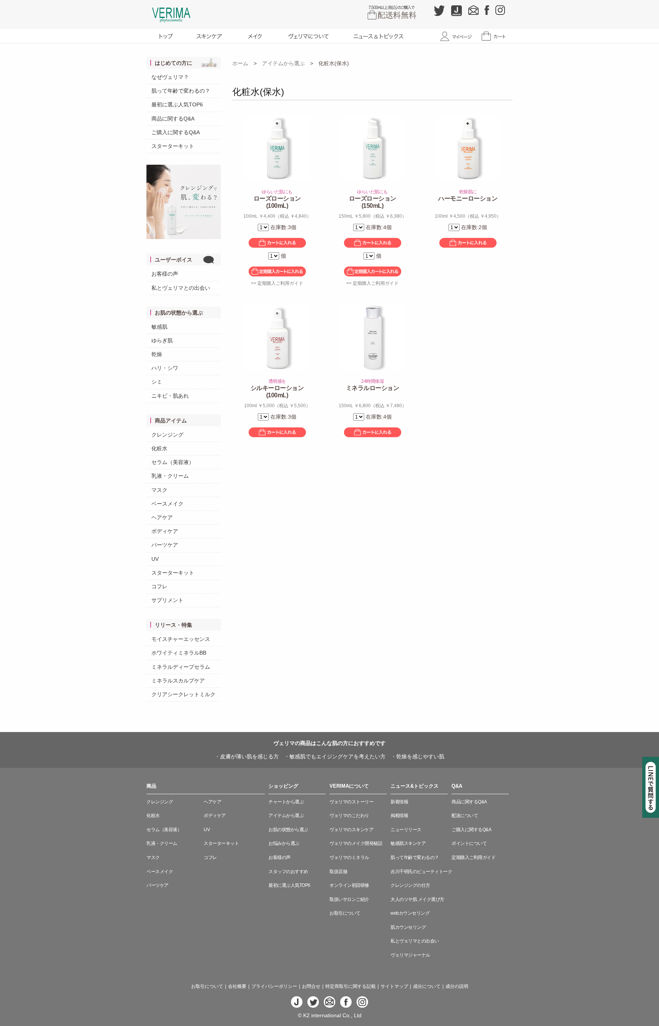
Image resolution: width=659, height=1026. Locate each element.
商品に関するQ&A (172, 119)
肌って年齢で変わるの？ (180, 91)
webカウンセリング (410, 913)
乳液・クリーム (170, 476)
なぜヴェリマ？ (170, 77)
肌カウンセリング (408, 927)
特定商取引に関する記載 (350, 986)
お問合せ (311, 986)
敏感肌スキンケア (408, 843)
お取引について (345, 913)
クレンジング (167, 435)
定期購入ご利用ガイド (473, 857)
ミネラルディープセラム (180, 667)
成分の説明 (456, 986)
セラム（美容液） (172, 462)
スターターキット (172, 146)
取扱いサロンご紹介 (349, 899)
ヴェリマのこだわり (349, 815)
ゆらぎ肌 (162, 340)
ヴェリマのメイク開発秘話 (356, 843)
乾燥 (156, 354)
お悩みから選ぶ (283, 843)
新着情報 (399, 801)
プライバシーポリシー (274, 986)
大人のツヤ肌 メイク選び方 (417, 899)
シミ (156, 382)
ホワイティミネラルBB (178, 653)
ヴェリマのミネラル (349, 857)
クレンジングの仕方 (410, 885)
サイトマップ (394, 986)
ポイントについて (469, 843)
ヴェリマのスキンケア (351, 829)
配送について (465, 815)
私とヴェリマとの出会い (180, 288)
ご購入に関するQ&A (175, 132)
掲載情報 (399, 815)
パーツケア (164, 545)
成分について (426, 986)
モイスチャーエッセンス (180, 639)
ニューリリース (406, 829)
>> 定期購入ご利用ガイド (277, 283)
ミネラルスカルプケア (178, 681)
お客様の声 (164, 274)
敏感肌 (159, 327)
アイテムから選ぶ (283, 63)
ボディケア (164, 531)
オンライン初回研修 (349, 885)
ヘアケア (162, 517)
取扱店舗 (338, 871)
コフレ (159, 586)
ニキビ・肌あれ (170, 396)
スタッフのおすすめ (288, 871)
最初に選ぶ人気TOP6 (177, 104)
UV (155, 559)
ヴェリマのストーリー (351, 801)
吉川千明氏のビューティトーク (421, 871)
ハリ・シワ (164, 368)
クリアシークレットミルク (183, 694)
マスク (159, 490)
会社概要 (237, 986)
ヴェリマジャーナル (410, 955)
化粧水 (159, 448)
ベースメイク (167, 504)
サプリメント (167, 600)
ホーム (240, 63)
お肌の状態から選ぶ (288, 829)
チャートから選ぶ (286, 801)
